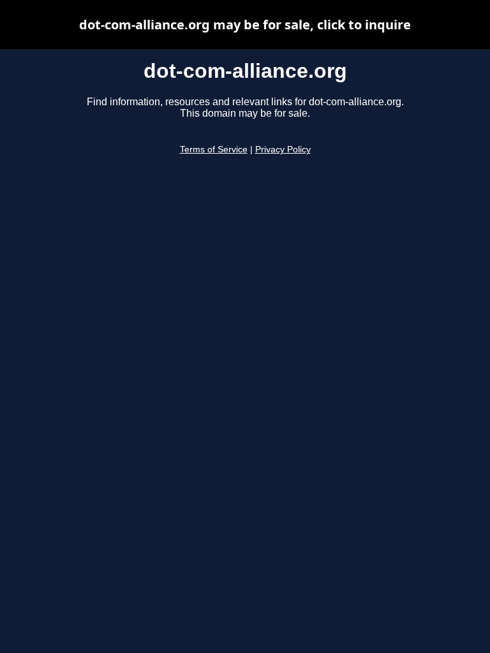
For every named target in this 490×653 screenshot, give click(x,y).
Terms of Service (214, 149)
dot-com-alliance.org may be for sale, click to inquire (245, 24)
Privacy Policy (283, 149)
